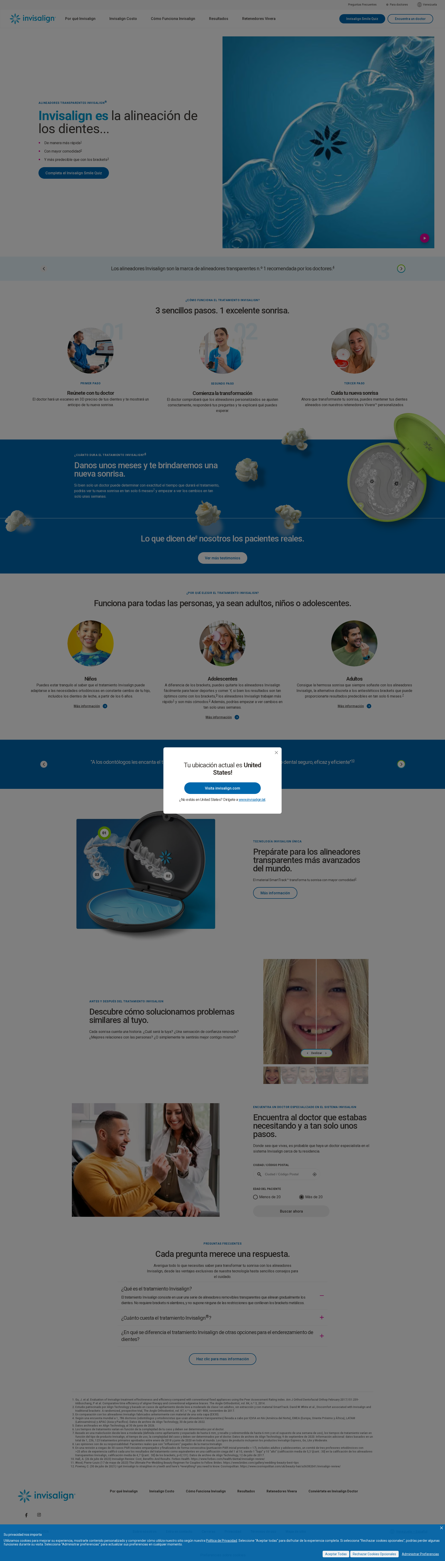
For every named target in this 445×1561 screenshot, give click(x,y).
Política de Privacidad (221, 1540)
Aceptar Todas (336, 1554)
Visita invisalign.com (222, 788)
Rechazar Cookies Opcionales (374, 1554)
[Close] (276, 752)
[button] (441, 1527)
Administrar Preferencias (420, 1554)
